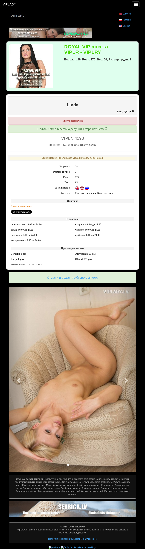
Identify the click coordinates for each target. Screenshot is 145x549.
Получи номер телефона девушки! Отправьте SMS (71, 129)
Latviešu (127, 14)
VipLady (9, 4)
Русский (127, 20)
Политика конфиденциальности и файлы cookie (72, 539)
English (126, 26)
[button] (18, 379)
